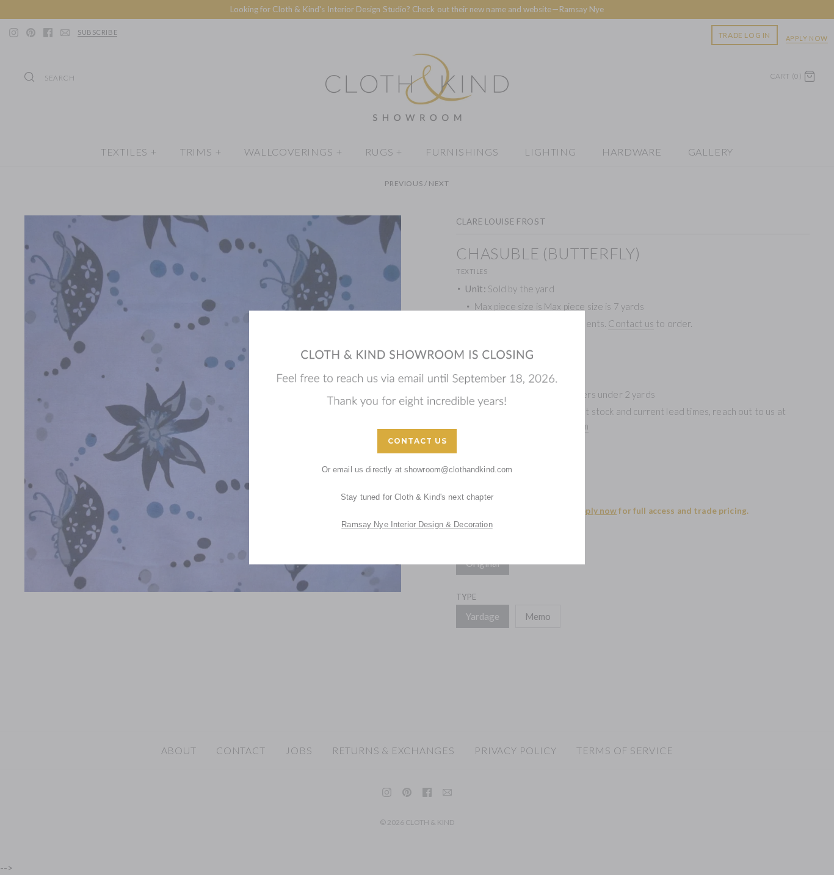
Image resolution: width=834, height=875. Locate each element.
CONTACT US (417, 440)
